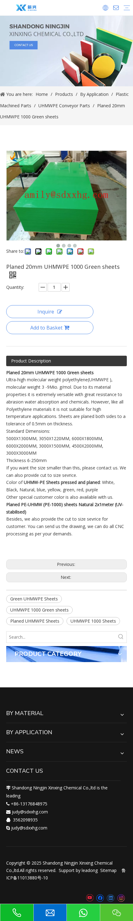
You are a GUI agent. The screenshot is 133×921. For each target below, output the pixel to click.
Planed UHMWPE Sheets (34, 621)
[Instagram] (121, 898)
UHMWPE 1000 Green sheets (39, 610)
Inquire (45, 311)
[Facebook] (100, 898)
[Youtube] (89, 898)
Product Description (31, 361)
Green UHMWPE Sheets (34, 599)
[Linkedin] (110, 898)
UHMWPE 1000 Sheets (93, 621)
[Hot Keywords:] (121, 637)
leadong (90, 870)
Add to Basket (46, 327)
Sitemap (108, 870)
